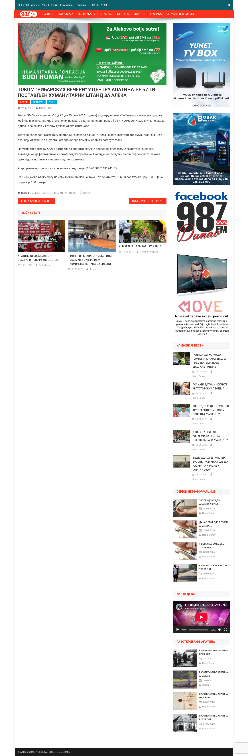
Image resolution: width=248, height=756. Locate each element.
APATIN (24, 102)
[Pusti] (177, 629)
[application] (201, 617)
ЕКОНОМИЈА (65, 13)
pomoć (86, 193)
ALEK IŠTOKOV (40, 193)
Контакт (82, 5)
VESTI (52, 102)
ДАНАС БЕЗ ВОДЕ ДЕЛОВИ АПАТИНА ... (213, 524)
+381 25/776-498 (98, 5)
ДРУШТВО (106, 13)
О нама (54, 5)
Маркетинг (67, 5)
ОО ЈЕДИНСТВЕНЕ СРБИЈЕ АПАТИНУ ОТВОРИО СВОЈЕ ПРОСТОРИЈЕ (149, 201)
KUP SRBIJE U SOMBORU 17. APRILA (140, 246)
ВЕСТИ (46, 13)
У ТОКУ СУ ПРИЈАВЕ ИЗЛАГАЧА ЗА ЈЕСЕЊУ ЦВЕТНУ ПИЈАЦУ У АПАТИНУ (210, 436)
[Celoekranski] (225, 629)
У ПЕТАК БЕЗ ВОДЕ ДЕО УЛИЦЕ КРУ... (211, 546)
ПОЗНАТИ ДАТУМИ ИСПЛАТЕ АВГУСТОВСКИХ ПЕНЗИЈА (209, 386)
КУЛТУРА (123, 13)
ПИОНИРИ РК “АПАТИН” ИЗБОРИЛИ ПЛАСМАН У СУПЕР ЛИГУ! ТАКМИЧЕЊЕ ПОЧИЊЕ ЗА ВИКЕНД (90, 259)
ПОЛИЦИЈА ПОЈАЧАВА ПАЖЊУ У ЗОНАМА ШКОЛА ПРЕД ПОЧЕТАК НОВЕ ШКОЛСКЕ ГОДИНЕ (209, 360)
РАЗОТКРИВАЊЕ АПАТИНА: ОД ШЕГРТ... (213, 696)
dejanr (93, 269)
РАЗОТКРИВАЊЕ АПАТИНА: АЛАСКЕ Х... (213, 674)
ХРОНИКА (156, 13)
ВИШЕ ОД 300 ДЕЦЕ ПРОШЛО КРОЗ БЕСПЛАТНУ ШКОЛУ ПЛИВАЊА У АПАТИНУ (210, 410)
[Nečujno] (219, 629)
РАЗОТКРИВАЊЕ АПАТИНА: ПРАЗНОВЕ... (213, 652)
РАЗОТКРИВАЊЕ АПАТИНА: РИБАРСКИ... (213, 718)
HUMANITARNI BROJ (65, 193)
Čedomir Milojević (149, 251)
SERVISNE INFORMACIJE (180, 13)
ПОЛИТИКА (85, 13)
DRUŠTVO (38, 102)
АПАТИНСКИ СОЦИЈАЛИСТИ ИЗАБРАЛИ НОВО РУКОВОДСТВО (38, 257)
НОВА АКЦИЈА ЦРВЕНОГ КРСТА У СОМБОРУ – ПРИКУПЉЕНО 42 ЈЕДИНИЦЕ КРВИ (39, 201)
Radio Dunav (45, 108)
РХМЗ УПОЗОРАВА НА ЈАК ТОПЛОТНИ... (213, 567)
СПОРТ (138, 13)
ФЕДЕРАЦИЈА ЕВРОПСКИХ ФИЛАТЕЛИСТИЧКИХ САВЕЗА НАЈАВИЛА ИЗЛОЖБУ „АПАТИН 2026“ (210, 463)
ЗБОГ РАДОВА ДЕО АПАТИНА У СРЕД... (209, 502)
